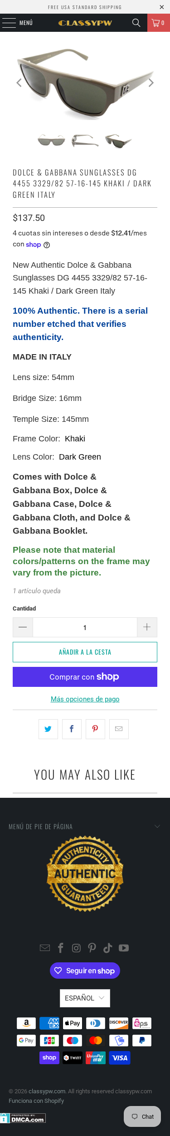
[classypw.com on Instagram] (76, 949)
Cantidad (24, 608)
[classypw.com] (85, 23)
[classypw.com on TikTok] (108, 949)
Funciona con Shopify (36, 1100)
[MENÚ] (4, 23)
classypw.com (47, 1091)
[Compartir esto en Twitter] (48, 729)
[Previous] (19, 82)
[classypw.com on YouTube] (124, 949)
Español (79, 998)
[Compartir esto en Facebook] (72, 729)
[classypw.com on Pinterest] (92, 949)
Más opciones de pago (85, 699)
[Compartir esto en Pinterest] (95, 729)
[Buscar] (136, 23)
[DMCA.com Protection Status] (23, 1121)
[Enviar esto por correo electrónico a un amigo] (119, 729)
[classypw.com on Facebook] (61, 949)
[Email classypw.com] (45, 949)
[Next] (150, 82)
